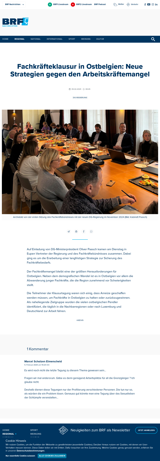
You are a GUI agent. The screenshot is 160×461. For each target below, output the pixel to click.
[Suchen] (153, 39)
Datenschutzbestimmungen (30, 450)
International (54, 39)
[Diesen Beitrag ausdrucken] (76, 231)
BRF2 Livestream (84, 4)
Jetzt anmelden (146, 430)
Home (5, 39)
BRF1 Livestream (60, 4)
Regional (20, 39)
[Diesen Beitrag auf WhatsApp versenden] (91, 231)
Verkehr (134, 4)
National (36, 39)
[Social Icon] (145, 4)
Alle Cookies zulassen (52, 456)
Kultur (100, 39)
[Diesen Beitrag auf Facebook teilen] (83, 231)
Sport (72, 39)
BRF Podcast (100, 4)
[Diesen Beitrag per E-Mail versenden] (68, 231)
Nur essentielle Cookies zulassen (20, 456)
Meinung (85, 39)
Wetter (121, 4)
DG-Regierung (80, 97)
